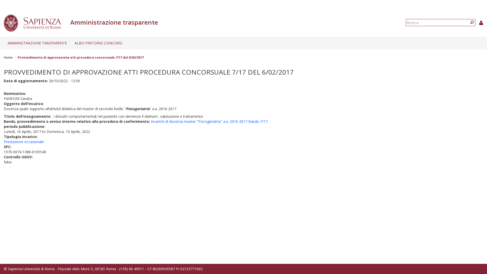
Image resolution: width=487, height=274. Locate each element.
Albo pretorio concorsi (98, 43)
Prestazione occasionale (24, 141)
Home (8, 57)
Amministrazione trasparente (37, 43)
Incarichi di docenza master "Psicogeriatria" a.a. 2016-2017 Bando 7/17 (209, 121)
